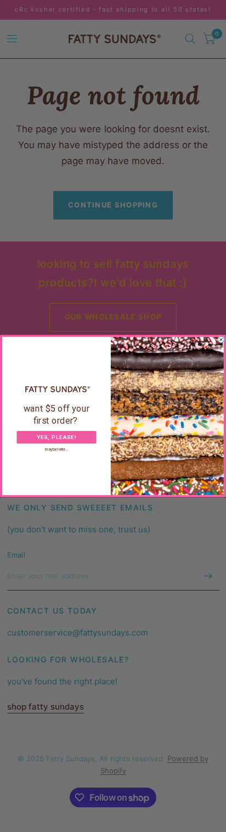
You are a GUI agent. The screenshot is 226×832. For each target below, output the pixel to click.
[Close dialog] (221, 339)
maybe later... (57, 449)
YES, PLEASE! (57, 437)
